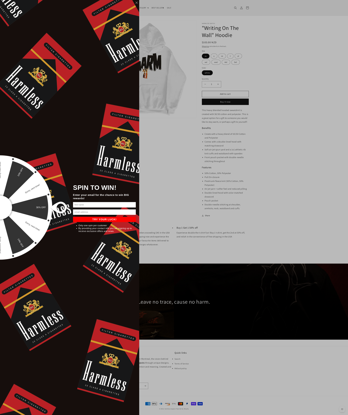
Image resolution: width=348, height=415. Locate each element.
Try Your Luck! (104, 219)
